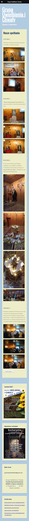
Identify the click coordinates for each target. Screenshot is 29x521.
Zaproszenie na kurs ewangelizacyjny (14, 502)
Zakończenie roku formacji (11, 508)
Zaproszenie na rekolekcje (11, 510)
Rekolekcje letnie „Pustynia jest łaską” (14, 505)
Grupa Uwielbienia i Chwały (13, 14)
